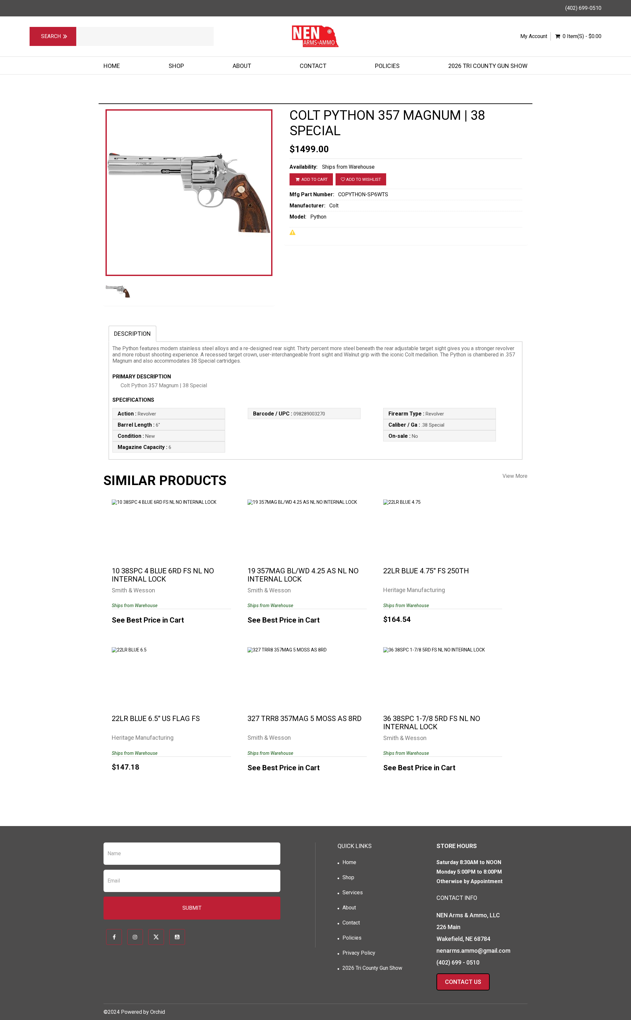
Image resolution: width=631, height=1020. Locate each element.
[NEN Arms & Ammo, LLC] (315, 36)
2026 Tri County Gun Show (487, 65)
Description (132, 333)
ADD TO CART (314, 179)
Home (112, 65)
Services (352, 892)
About (242, 65)
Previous (88, 209)
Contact (313, 65)
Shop (176, 65)
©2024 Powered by (127, 1012)
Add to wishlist (363, 179)
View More (514, 476)
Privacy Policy (358, 953)
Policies (387, 65)
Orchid (157, 1012)
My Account (533, 36)
